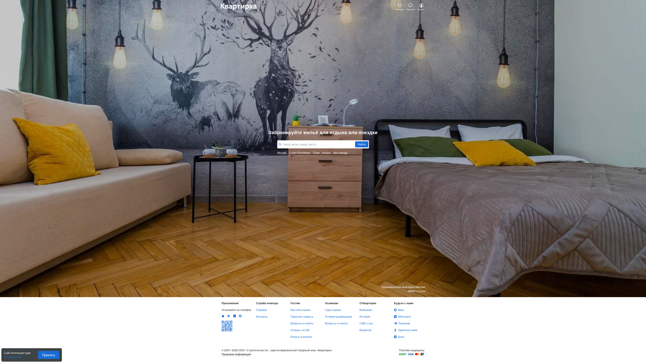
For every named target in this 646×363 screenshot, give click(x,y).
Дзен (401, 337)
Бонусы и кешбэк (301, 337)
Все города (340, 152)
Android (228, 316)
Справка (261, 310)
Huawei (234, 316)
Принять (48, 354)
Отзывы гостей (300, 330)
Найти (362, 144)
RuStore (240, 316)
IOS (223, 316)
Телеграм (404, 323)
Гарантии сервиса (302, 316)
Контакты (262, 316)
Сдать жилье (333, 310)
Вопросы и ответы (302, 323)
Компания (366, 310)
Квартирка (241, 6)
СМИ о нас (366, 323)
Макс (401, 310)
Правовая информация (236, 354)
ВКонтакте (404, 316)
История (365, 316)
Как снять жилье (301, 310)
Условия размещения (338, 316)
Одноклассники (407, 330)
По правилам (12, 355)
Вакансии (365, 330)
